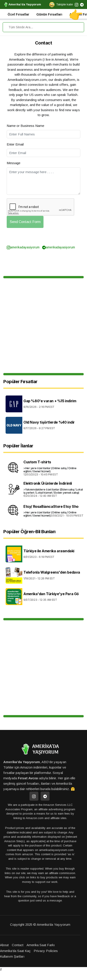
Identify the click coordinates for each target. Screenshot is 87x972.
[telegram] (82, 4)
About (4, 945)
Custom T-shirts (37, 462)
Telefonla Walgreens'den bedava (51, 572)
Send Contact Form (25, 222)
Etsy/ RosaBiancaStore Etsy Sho (51, 506)
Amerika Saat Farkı (41, 945)
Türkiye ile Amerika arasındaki (48, 551)
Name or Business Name (25, 126)
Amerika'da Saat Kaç (15, 951)
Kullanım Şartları (12, 956)
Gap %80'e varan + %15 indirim (49, 401)
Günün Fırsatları (49, 14)
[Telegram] (45, 796)
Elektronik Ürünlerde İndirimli (47, 483)
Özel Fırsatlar (18, 14)
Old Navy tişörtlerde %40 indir (49, 422)
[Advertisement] (43, 325)
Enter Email (15, 144)
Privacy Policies (46, 951)
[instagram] (76, 4)
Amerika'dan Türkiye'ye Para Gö (51, 594)
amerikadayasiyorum (24, 247)
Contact (17, 945)
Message (13, 163)
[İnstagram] (33, 796)
